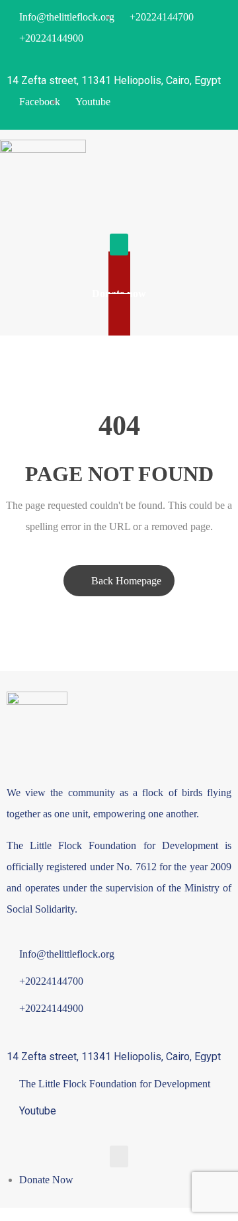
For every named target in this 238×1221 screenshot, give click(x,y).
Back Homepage (126, 580)
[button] (119, 244)
